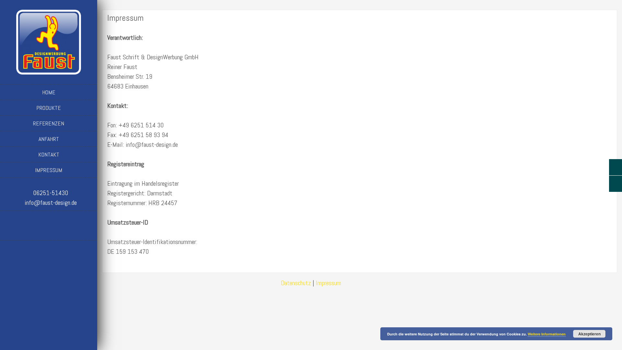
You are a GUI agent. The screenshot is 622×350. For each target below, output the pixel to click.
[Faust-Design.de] (48, 41)
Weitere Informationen (547, 334)
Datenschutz (296, 283)
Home (48, 92)
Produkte (48, 107)
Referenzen (48, 123)
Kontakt (48, 154)
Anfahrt (49, 139)
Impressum (48, 170)
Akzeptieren (589, 334)
